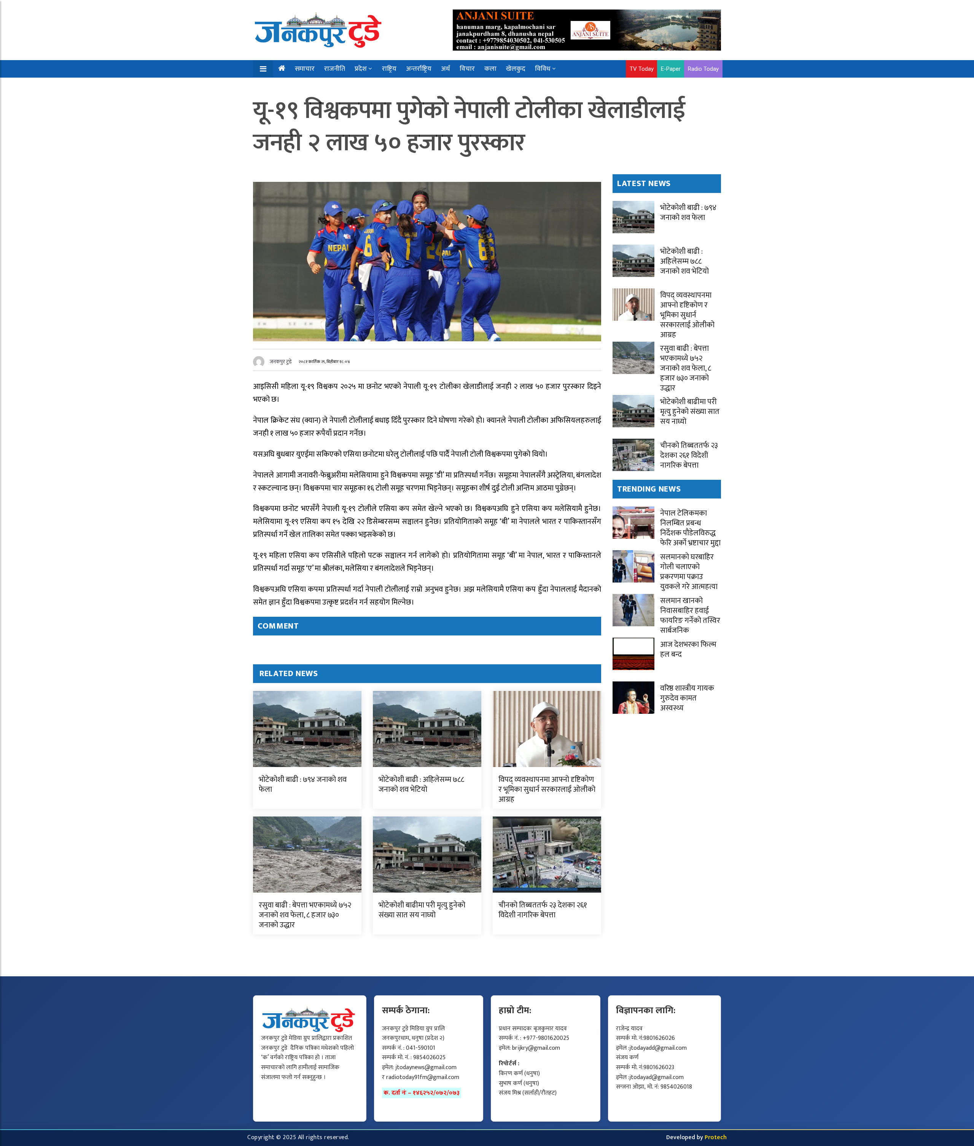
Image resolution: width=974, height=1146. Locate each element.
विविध (543, 69)
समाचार (305, 69)
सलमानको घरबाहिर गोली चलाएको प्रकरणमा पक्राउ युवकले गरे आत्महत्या (689, 572)
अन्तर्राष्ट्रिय (418, 69)
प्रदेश (361, 69)
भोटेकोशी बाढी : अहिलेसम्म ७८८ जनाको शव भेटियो (421, 784)
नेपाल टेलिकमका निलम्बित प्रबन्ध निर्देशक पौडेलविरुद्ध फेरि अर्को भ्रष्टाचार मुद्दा (690, 528)
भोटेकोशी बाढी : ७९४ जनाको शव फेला (303, 784)
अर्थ (445, 69)
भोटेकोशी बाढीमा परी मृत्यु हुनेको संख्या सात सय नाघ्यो (422, 910)
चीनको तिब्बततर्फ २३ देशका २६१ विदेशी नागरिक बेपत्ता (542, 910)
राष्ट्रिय (389, 69)
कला (490, 69)
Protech (716, 1137)
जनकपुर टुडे (281, 361)
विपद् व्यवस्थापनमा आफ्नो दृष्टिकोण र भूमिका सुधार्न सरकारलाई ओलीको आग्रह (546, 789)
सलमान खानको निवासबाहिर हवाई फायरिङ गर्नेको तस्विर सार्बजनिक (690, 615)
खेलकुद (515, 69)
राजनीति (334, 69)
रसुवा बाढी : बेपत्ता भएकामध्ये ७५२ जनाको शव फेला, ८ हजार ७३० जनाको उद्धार (305, 915)
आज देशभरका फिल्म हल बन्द (688, 649)
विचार (467, 69)
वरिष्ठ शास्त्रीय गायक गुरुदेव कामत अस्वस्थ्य (687, 698)
